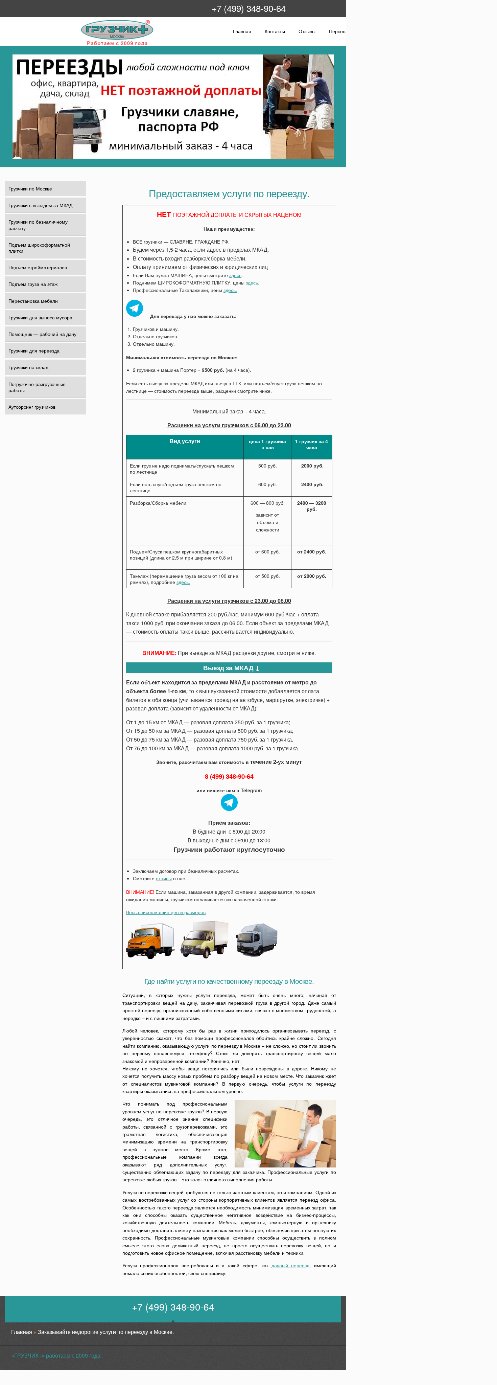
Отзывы (307, 31)
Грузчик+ (85, 44)
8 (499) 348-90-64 (229, 776)
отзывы (164, 878)
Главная (242, 31)
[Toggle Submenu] (77, 283)
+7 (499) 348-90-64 (249, 8)
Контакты (275, 31)
